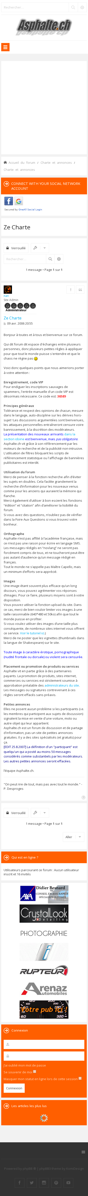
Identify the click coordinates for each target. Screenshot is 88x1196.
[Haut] (83, 797)
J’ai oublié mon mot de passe (25, 1065)
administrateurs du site (61, 685)
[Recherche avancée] (82, 7)
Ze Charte (17, 227)
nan (6, 296)
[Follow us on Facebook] (19, 1183)
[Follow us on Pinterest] (56, 1183)
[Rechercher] (73, 7)
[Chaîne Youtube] (68, 1183)
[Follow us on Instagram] (44, 1183)
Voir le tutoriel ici (32, 633)
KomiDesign (75, 1168)
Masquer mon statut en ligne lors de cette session (41, 1079)
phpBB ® (29, 1168)
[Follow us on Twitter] (32, 1183)
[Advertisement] (44, 107)
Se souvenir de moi (18, 1072)
